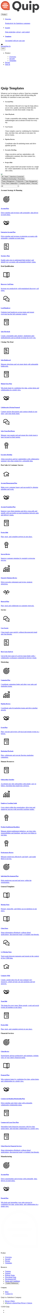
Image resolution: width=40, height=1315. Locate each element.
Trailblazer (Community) (9, 179)
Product (4, 14)
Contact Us (9, 1294)
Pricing (3, 46)
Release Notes (10, 1275)
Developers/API (10, 1279)
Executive (21, 179)
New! (6, 176)
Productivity (20, 181)
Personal (34, 183)
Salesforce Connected (16, 176)
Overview (12, 57)
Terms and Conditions (12, 1281)
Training (8, 1271)
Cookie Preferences (12, 1283)
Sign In (8, 46)
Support (7, 1273)
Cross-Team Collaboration (10, 183)
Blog (6, 1292)
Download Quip (10, 1277)
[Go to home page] (20, 12)
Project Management (8, 181)
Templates (12, 60)
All (2, 176)
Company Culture (24, 183)
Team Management (31, 181)
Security (12, 59)
